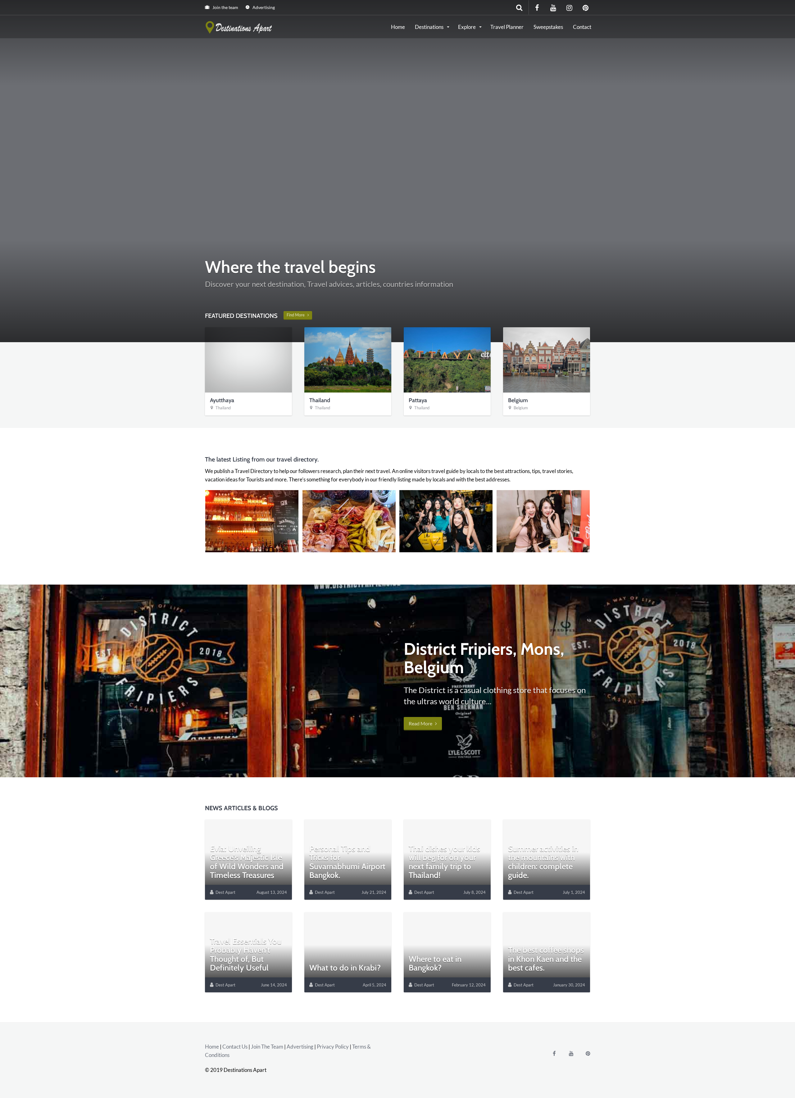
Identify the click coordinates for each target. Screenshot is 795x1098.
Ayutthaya (222, 400)
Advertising (263, 7)
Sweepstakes (548, 27)
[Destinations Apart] (239, 26)
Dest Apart (225, 892)
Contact (582, 27)
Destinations (429, 27)
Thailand (223, 407)
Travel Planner (507, 27)
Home (398, 27)
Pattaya (418, 400)
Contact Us (235, 1046)
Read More (422, 723)
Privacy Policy (333, 1046)
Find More (297, 314)
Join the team (224, 7)
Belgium (518, 400)
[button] (251, 521)
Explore (467, 27)
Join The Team (267, 1046)
